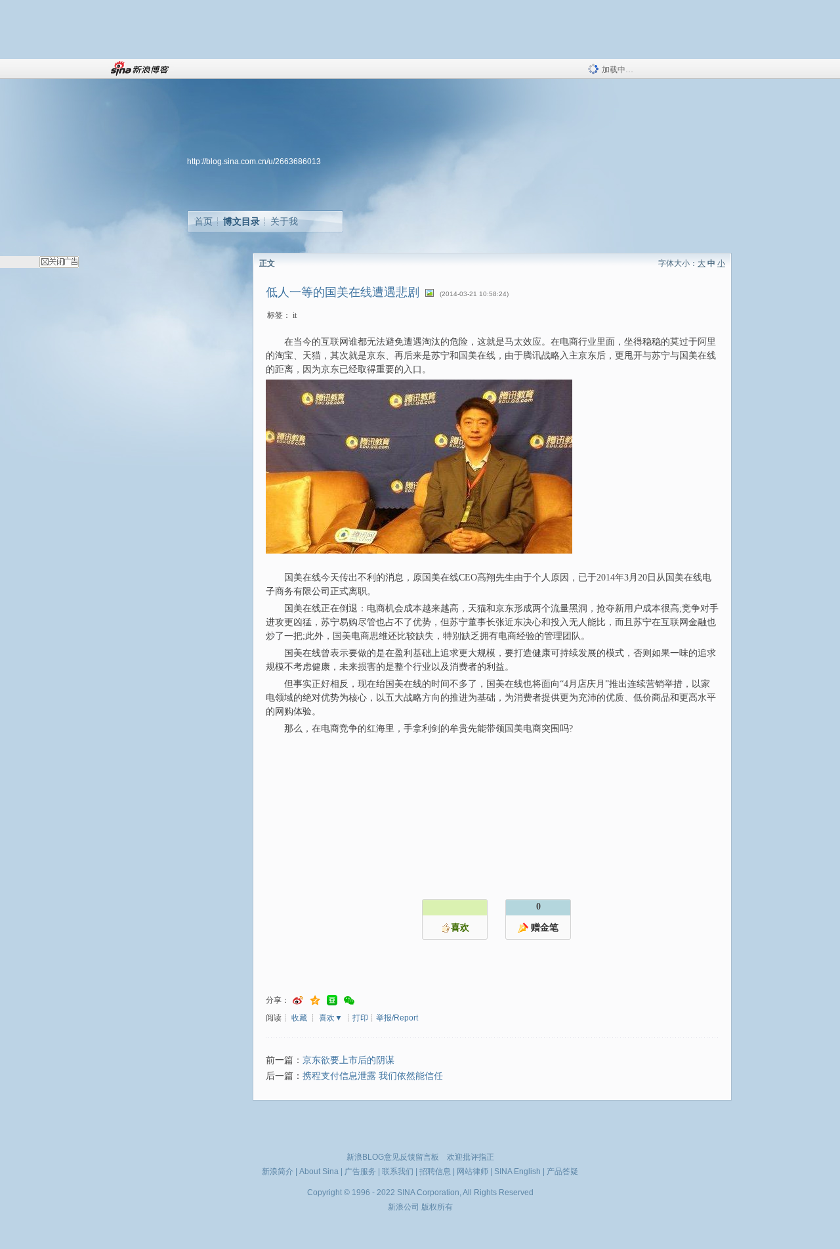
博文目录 (241, 221)
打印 (360, 1017)
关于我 (284, 221)
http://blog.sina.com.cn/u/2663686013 (254, 161)
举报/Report (397, 1017)
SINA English (517, 1171)
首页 (203, 221)
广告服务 (360, 1171)
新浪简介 (277, 1171)
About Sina (319, 1171)
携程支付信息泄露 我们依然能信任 (373, 1076)
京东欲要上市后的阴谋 (348, 1060)
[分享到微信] (349, 1000)
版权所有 (437, 1207)
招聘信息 (435, 1171)
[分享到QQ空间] (315, 1000)
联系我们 (397, 1171)
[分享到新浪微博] (298, 1000)
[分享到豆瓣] (332, 1000)
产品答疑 (562, 1171)
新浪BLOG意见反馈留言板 (392, 1157)
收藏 (299, 1017)
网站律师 (472, 1171)
